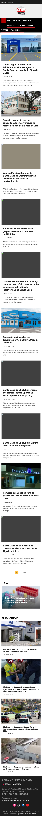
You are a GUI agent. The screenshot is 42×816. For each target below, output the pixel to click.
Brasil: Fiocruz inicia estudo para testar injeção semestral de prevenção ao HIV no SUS (19, 600)
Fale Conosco (16, 30)
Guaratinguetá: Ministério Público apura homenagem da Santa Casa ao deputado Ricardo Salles (20, 68)
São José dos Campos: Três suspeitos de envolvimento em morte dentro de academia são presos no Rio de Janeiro (21, 689)
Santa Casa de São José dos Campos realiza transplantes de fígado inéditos (20, 548)
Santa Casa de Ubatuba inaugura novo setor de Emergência (20, 444)
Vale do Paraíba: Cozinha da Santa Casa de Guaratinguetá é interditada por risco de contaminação (19, 177)
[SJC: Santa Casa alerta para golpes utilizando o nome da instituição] (21, 212)
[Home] (3, 20)
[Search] (39, 21)
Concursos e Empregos (16, 25)
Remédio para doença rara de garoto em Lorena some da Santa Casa (21, 496)
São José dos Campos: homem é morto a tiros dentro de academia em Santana (21, 768)
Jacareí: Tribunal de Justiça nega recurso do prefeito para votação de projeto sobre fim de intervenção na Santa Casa (21, 285)
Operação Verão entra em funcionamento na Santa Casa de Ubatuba (21, 340)
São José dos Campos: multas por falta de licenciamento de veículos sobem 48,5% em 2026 (20, 729)
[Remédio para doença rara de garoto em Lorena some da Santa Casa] (21, 476)
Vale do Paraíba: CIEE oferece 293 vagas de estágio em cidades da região (20, 650)
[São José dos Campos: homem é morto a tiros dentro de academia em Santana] (21, 751)
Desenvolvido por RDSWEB (28, 814)
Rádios (30, 25)
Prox (24, 572)
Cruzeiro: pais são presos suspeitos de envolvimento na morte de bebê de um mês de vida (20, 123)
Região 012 (27, 20)
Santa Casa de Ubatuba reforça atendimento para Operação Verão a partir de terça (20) (20, 393)
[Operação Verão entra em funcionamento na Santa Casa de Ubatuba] (21, 320)
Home (9, 20)
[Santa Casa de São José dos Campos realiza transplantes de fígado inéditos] (21, 529)
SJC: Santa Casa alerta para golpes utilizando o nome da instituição (18, 231)
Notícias (16, 20)
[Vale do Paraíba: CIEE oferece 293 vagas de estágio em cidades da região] (21, 633)
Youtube (4, 30)
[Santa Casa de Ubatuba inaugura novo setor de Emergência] (21, 426)
